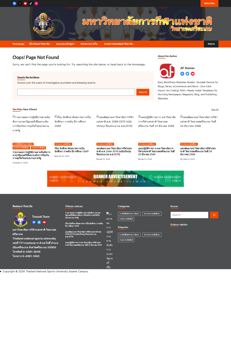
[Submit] (214, 215)
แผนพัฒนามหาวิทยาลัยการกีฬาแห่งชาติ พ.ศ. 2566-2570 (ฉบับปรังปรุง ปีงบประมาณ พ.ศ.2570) (83, 234)
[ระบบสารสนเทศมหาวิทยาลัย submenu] (134, 44)
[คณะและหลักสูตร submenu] (75, 44)
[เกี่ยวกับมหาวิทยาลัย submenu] (51, 44)
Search (143, 92)
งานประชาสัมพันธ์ (126, 219)
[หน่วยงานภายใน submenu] (98, 44)
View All (214, 109)
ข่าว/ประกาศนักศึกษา (152, 214)
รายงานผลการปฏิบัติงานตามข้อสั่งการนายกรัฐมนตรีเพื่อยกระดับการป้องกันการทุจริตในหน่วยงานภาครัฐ (82, 215)
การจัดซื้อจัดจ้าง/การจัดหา (129, 214)
